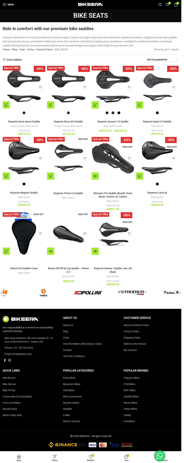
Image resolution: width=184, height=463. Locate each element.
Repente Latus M (157, 192)
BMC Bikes (129, 390)
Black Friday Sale (12, 415)
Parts (30, 49)
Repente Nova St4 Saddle (68, 121)
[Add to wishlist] (40, 87)
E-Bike (66, 415)
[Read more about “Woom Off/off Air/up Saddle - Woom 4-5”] (50, 251)
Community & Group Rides (17, 396)
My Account (130, 350)
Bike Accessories (72, 396)
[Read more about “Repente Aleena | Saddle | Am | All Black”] (95, 251)
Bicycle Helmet (71, 402)
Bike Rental (9, 378)
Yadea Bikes (130, 409)
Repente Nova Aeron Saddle (24, 121)
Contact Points (44, 49)
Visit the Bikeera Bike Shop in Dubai (82, 344)
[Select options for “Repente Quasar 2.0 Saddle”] (95, 104)
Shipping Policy (132, 337)
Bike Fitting (9, 390)
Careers (67, 350)
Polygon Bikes (131, 378)
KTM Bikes (129, 384)
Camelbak (129, 421)
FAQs (66, 337)
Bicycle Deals (10, 409)
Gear (22, 49)
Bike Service (9, 384)
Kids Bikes (68, 390)
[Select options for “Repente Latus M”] (139, 176)
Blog (65, 331)
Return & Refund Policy (136, 325)
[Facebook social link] (5, 360)
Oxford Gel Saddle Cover (24, 268)
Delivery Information (135, 344)
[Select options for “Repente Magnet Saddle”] (6, 176)
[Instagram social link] (9, 360)
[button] (180, 292)
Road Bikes (69, 378)
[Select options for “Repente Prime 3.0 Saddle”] (50, 176)
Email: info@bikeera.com (18, 354)
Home (6, 49)
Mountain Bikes (71, 384)
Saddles (67, 409)
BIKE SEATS (32, 126)
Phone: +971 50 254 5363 (18, 347)
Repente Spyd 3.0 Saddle (157, 121)
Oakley (127, 415)
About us (68, 325)
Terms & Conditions (74, 356)
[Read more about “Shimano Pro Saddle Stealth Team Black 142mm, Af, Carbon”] (95, 176)
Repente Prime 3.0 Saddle (68, 193)
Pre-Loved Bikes (11, 402)
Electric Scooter (71, 421)
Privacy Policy (131, 331)
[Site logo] (90, 4)
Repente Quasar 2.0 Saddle (112, 121)
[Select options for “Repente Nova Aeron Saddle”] (6, 104)
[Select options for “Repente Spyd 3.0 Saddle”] (139, 104)
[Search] (160, 4)
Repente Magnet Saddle (24, 192)
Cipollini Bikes (131, 396)
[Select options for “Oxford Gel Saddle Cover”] (6, 251)
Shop (14, 49)
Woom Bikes (130, 402)
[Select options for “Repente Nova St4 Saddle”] (50, 104)
